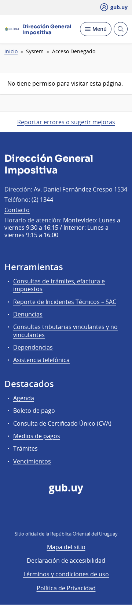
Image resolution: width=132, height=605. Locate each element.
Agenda (23, 398)
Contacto (17, 210)
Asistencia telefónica (41, 360)
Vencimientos (32, 461)
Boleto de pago (34, 411)
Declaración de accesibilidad (66, 560)
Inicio (11, 51)
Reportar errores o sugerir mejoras (66, 122)
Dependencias (33, 347)
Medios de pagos (36, 436)
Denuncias (28, 314)
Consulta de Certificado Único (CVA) (62, 423)
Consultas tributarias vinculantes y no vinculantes (65, 331)
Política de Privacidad (66, 588)
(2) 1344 (42, 200)
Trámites (25, 448)
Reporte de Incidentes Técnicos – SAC (64, 302)
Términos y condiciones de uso (66, 574)
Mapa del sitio (66, 547)
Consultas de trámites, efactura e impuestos (59, 285)
